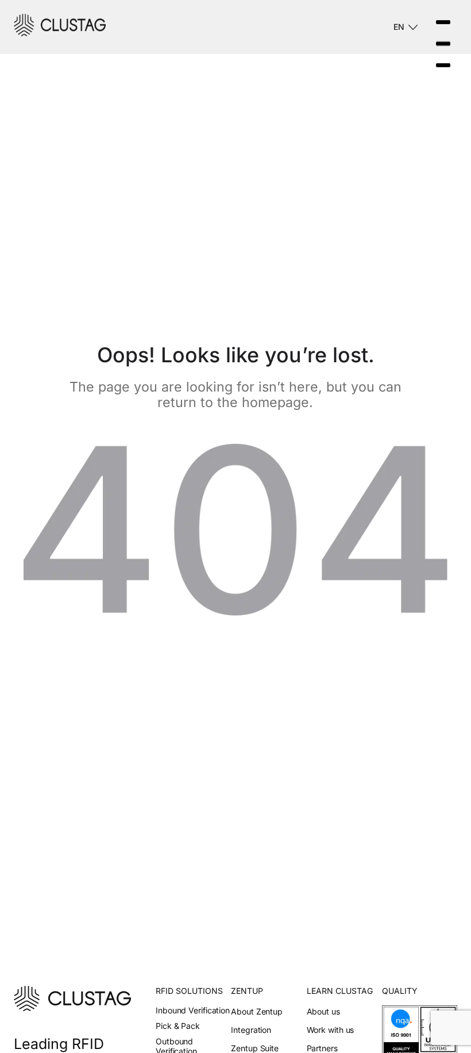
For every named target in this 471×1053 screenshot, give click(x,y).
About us (323, 1011)
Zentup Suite (255, 1048)
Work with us (330, 1030)
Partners (322, 1048)
